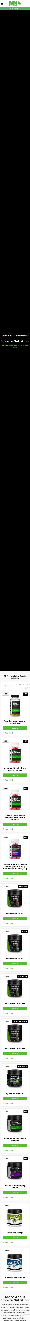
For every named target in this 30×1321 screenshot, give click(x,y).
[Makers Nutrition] (15, 6)
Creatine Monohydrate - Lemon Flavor (15, 722)
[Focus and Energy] (15, 1217)
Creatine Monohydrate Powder (15, 1139)
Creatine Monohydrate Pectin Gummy (15, 769)
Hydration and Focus (15, 1277)
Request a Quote (15, 8)
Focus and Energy (15, 1232)
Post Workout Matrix (15, 1003)
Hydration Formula (15, 1093)
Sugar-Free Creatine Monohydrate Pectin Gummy (15, 817)
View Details (15, 728)
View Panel (8, 733)
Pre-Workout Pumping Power (15, 1186)
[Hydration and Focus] (15, 1262)
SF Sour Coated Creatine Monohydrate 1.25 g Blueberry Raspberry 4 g (15, 866)
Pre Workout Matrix (15, 913)
